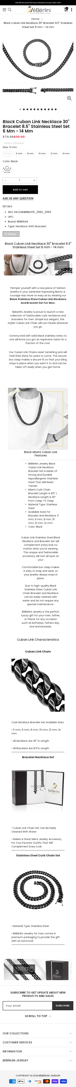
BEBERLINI (22, 221)
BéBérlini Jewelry (49, 1075)
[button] (4, 9)
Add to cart (20, 189)
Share (12, 234)
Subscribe (63, 1005)
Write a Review (14, 143)
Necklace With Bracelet (31, 226)
